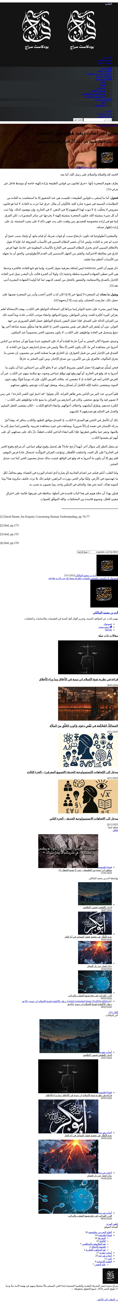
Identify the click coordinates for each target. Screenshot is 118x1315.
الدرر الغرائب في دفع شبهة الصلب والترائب (90, 995)
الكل (103, 82)
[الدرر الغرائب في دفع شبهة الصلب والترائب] (95, 992)
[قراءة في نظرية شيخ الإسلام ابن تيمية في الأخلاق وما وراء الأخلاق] (88, 673)
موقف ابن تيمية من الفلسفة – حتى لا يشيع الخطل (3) (85, 870)
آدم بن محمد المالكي (85, 167)
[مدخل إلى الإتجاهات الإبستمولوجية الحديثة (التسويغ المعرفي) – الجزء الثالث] (88, 766)
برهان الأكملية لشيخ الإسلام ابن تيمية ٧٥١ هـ (89, 1004)
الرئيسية (105, 68)
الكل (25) (113, 1012)
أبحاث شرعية (103, 76)
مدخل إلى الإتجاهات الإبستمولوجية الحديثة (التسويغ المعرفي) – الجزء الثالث (72, 772)
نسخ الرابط (83, 552)
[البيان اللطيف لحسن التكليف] (95, 904)
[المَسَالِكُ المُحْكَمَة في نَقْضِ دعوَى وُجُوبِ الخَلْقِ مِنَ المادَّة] (88, 719)
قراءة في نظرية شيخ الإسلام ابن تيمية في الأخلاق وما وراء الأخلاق (78, 679)
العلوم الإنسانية (102, 99)
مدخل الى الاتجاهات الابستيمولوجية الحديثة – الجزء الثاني (83, 818)
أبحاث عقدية (103, 71)
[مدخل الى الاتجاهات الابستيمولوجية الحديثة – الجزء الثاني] (88, 812)
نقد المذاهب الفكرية (96, 96)
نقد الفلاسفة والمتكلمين (94, 93)
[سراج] (59, 51)
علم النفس (100, 105)
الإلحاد (102, 85)
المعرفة (102, 88)
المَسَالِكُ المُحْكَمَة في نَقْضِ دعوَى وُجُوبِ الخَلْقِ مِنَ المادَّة (84, 725)
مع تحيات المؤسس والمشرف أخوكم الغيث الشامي (44, 1288)
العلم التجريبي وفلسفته (98, 73)
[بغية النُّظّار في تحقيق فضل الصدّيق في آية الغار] (95, 934)
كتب (109, 1258)
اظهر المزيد (112, 1224)
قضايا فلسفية (102, 79)
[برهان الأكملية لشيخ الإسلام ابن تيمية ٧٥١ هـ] (67, 1001)
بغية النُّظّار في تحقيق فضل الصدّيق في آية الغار (88, 936)
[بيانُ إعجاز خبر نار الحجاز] (95, 963)
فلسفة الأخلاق (98, 91)
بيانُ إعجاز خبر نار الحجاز (99, 966)
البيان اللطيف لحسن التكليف (97, 907)
